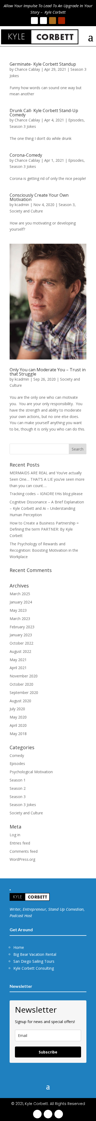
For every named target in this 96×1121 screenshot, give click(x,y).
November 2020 (24, 675)
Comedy (17, 755)
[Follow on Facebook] (34, 20)
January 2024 (21, 602)
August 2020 (20, 700)
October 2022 (21, 643)
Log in (15, 834)
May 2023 (18, 610)
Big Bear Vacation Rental (34, 954)
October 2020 (21, 684)
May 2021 (18, 659)
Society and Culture (26, 211)
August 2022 (20, 651)
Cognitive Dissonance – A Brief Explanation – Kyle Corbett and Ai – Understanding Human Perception (47, 508)
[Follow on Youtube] (61, 20)
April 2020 (18, 725)
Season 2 (18, 788)
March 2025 (20, 593)
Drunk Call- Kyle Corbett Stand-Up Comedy (44, 113)
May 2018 (18, 733)
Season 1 (18, 780)
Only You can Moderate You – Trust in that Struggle (48, 372)
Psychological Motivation (31, 771)
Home (18, 947)
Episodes (76, 120)
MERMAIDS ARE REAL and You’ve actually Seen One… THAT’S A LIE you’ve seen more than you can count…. (47, 479)
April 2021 (18, 667)
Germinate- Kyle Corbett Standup (43, 64)
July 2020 (17, 708)
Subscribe (48, 1052)
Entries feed (20, 843)
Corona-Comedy (26, 155)
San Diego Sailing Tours (33, 961)
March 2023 (20, 618)
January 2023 (21, 634)
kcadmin (22, 204)
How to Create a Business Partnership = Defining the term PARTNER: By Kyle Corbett (44, 529)
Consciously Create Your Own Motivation (39, 197)
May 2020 (18, 717)
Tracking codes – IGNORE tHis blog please (46, 493)
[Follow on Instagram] (52, 20)
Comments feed (24, 851)
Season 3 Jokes (23, 126)
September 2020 (24, 692)
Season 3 (67, 204)
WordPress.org (22, 859)
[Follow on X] (43, 20)
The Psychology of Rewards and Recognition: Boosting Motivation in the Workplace (44, 550)
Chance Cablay (27, 69)
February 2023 (22, 626)
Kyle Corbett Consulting (33, 968)
